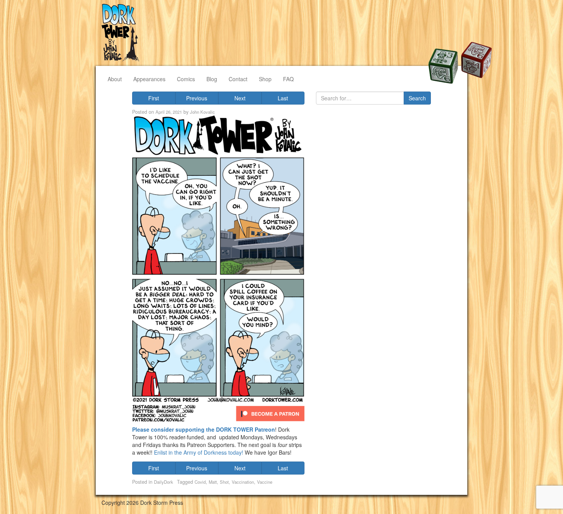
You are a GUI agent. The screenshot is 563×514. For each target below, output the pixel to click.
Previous (196, 98)
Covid (200, 482)
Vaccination (243, 482)
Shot (224, 482)
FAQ (288, 79)
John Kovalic (202, 112)
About (115, 79)
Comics (186, 79)
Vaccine (264, 482)
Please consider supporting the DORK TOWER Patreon (203, 429)
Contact (238, 79)
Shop (265, 79)
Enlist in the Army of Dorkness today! (199, 452)
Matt (213, 482)
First (153, 98)
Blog (211, 79)
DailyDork (163, 482)
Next (239, 98)
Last (283, 98)
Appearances (149, 79)
